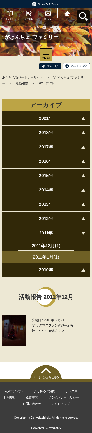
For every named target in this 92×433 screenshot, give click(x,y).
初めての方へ (14, 391)
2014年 (46, 189)
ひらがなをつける (48, 4)
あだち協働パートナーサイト (22, 77)
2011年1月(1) (46, 257)
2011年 (46, 232)
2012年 (46, 218)
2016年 (46, 161)
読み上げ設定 (79, 66)
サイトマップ (60, 403)
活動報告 (22, 83)
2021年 (46, 118)
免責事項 (32, 397)
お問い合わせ (48, 19)
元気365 (55, 428)
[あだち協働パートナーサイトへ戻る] (67, 13)
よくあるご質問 (44, 391)
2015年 (46, 175)
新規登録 (28, 19)
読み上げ (52, 66)
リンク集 (71, 391)
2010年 (46, 269)
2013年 (46, 204)
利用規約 (10, 397)
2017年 (46, 146)
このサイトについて (10, 20)
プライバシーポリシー (63, 397)
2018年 (46, 132)
